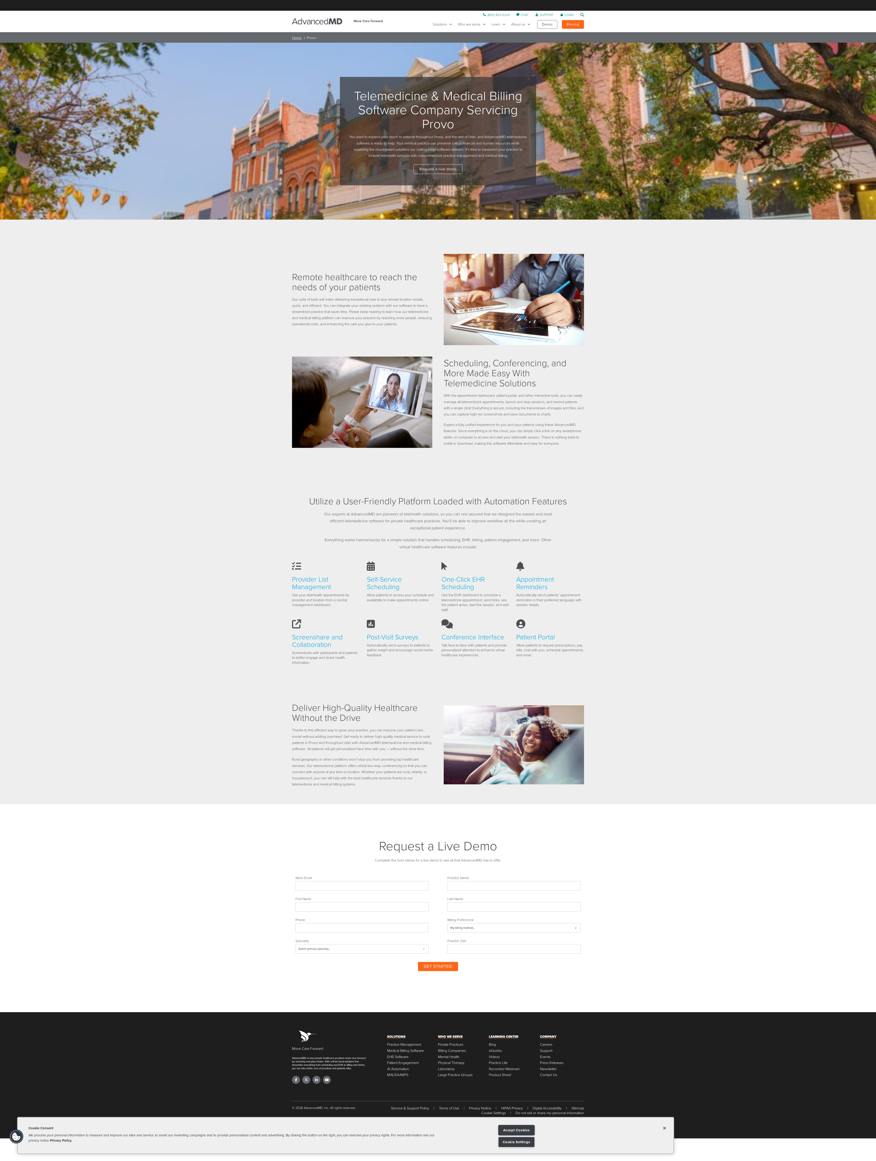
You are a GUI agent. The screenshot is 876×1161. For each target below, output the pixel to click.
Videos (494, 1056)
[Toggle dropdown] (451, 24)
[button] (16, 1136)
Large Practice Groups (455, 1074)
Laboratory (446, 1068)
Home (297, 38)
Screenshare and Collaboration (317, 640)
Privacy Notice (480, 1108)
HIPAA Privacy (512, 1108)
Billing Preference (460, 919)
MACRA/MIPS (397, 1074)
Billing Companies (452, 1050)
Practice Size (457, 940)
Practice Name (458, 877)
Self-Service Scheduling (384, 582)
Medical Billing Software (405, 1050)
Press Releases (551, 1062)
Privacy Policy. (61, 1140)
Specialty (302, 940)
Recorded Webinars (504, 1068)
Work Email (303, 877)
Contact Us (548, 1074)
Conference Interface (472, 636)
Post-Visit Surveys (392, 636)
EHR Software (398, 1056)
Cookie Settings (516, 1142)
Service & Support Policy (410, 1108)
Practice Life (498, 1062)
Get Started (438, 966)
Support (546, 1050)
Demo (547, 24)
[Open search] (582, 15)
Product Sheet (500, 1074)
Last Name (455, 898)
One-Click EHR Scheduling (463, 582)
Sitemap (577, 1108)
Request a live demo (438, 168)
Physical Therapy (451, 1062)
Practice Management (404, 1044)
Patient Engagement (403, 1062)
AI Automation (398, 1068)
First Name (303, 898)
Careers (546, 1044)
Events (545, 1056)
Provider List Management (311, 582)
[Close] (665, 1128)
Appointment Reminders (535, 582)
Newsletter (548, 1068)
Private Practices (450, 1044)
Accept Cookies (516, 1130)
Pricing (573, 24)
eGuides (495, 1050)
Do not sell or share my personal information (550, 1113)
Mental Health (448, 1056)
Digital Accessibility (547, 1108)
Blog (492, 1044)
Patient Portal (535, 636)
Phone (300, 919)
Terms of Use (449, 1108)
